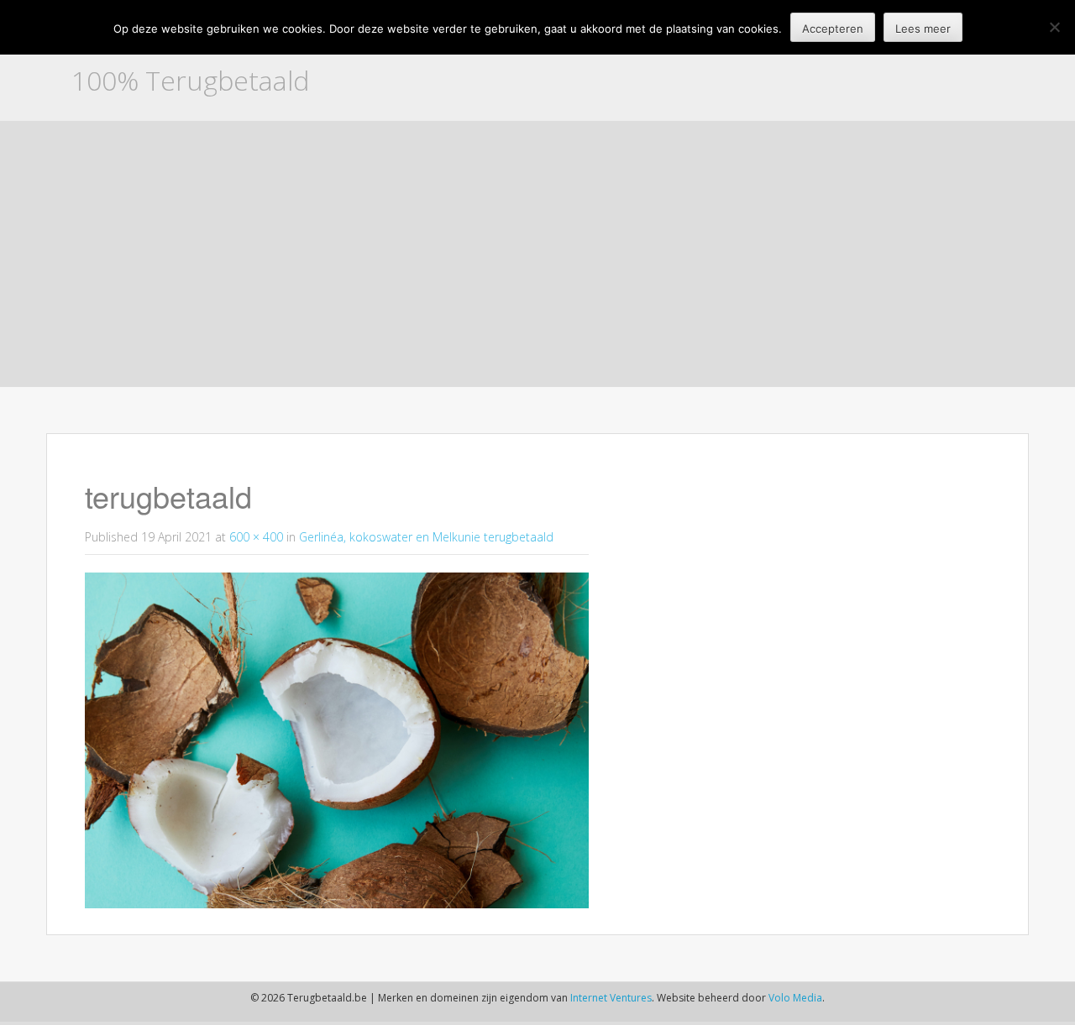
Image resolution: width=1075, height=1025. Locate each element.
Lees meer (923, 28)
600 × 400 (256, 537)
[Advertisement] (537, 259)
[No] (1054, 26)
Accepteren (832, 28)
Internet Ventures (611, 998)
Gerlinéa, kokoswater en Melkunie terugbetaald (426, 537)
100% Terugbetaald (190, 80)
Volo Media (795, 998)
